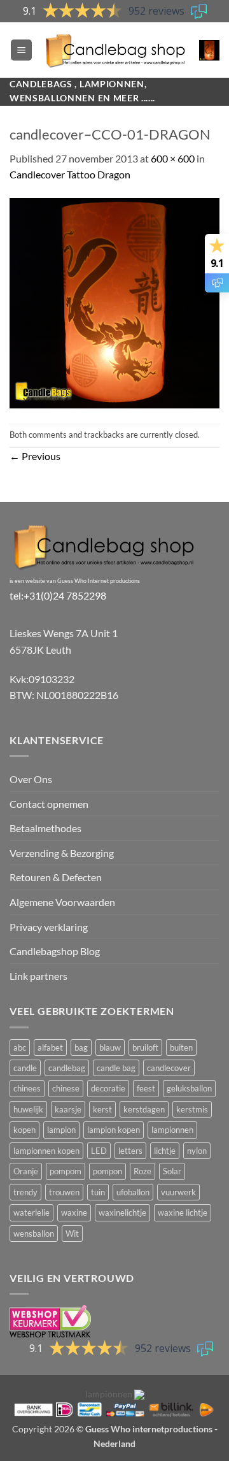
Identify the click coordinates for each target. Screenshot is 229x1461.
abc (19, 1047)
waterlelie (31, 1212)
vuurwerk (178, 1192)
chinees (27, 1088)
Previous (35, 456)
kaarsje (68, 1109)
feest (146, 1088)
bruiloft (145, 1047)
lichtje (165, 1151)
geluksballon (189, 1088)
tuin (98, 1192)
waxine (74, 1212)
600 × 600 (173, 158)
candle (25, 1068)
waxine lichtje (182, 1212)
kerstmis (192, 1109)
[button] (21, 50)
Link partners (38, 976)
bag (81, 1047)
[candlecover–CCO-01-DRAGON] (114, 302)
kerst (102, 1109)
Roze (142, 1171)
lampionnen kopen (46, 1151)
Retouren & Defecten (56, 877)
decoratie (108, 1088)
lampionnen (172, 1130)
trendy (25, 1192)
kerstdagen (144, 1109)
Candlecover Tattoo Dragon (70, 174)
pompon (107, 1171)
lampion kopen (113, 1130)
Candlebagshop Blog (55, 951)
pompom (65, 1171)
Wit (72, 1233)
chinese (66, 1088)
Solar (172, 1171)
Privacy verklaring (49, 927)
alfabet (50, 1047)
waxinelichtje (122, 1212)
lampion (61, 1130)
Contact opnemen (49, 804)
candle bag (116, 1068)
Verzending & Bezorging (62, 853)
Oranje (25, 1171)
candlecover (169, 1068)
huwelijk (28, 1109)
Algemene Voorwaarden (62, 902)
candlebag (66, 1068)
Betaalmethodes (45, 828)
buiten (181, 1047)
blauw (110, 1047)
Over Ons (31, 779)
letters (130, 1151)
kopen (24, 1130)
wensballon (33, 1233)
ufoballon (132, 1192)
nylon (197, 1151)
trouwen (64, 1192)
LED (99, 1151)
